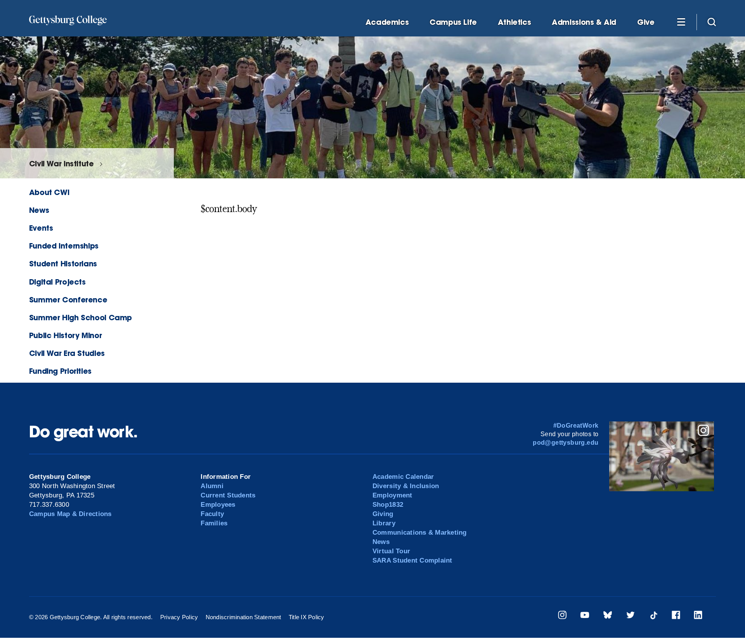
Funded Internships (64, 246)
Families (214, 523)
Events (41, 228)
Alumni (212, 486)
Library (383, 523)
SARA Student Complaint (412, 560)
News (39, 210)
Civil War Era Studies (67, 353)
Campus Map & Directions (70, 514)
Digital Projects (57, 282)
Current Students (228, 495)
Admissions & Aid (584, 22)
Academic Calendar (403, 476)
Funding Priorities (60, 371)
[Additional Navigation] (681, 21)
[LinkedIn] (698, 616)
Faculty (212, 514)
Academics (387, 22)
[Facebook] (676, 616)
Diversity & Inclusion (405, 486)
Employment (392, 495)
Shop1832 (387, 504)
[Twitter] (630, 616)
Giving (382, 514)
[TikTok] (653, 616)
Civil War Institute (61, 163)
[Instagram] (562, 616)
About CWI (49, 192)
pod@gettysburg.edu (565, 442)
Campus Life (453, 22)
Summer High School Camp (80, 317)
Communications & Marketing (419, 532)
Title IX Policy (306, 617)
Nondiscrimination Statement (243, 617)
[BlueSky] (607, 616)
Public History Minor (65, 335)
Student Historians (63, 263)
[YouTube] (584, 616)
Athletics (514, 22)
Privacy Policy (179, 617)
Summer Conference (68, 299)
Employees (218, 504)
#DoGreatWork (576, 425)
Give (645, 22)
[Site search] (711, 21)
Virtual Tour (391, 551)
